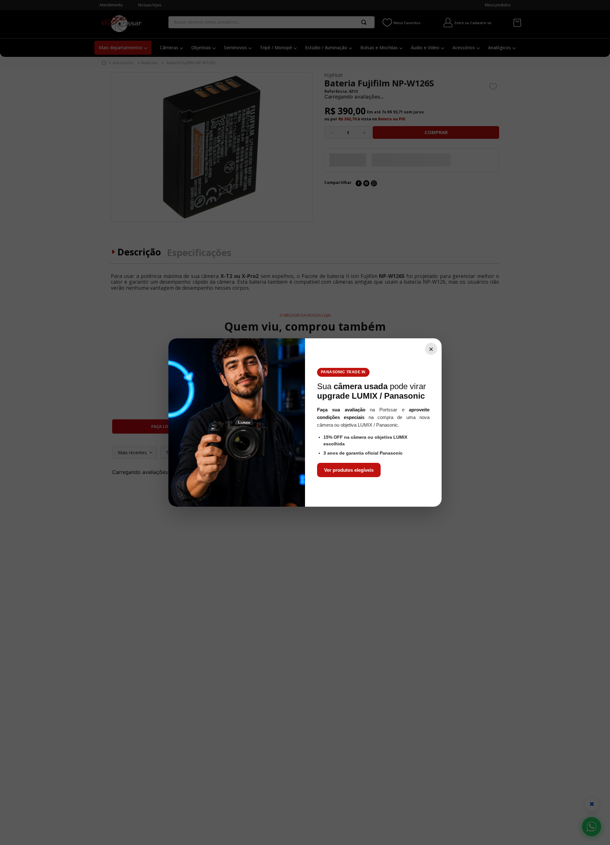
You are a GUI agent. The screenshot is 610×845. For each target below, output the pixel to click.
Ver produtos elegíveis (349, 470)
